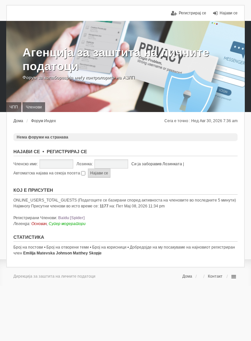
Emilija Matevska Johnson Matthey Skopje (62, 253)
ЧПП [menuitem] (13, 107)
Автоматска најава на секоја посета (47, 173)
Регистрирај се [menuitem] (192, 13)
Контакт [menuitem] (215, 276)
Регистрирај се (67, 151)
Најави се (26, 151)
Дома (187, 276)
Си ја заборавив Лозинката (156, 164)
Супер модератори (67, 223)
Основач (39, 223)
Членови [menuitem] (34, 107)
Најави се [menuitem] (229, 13)
